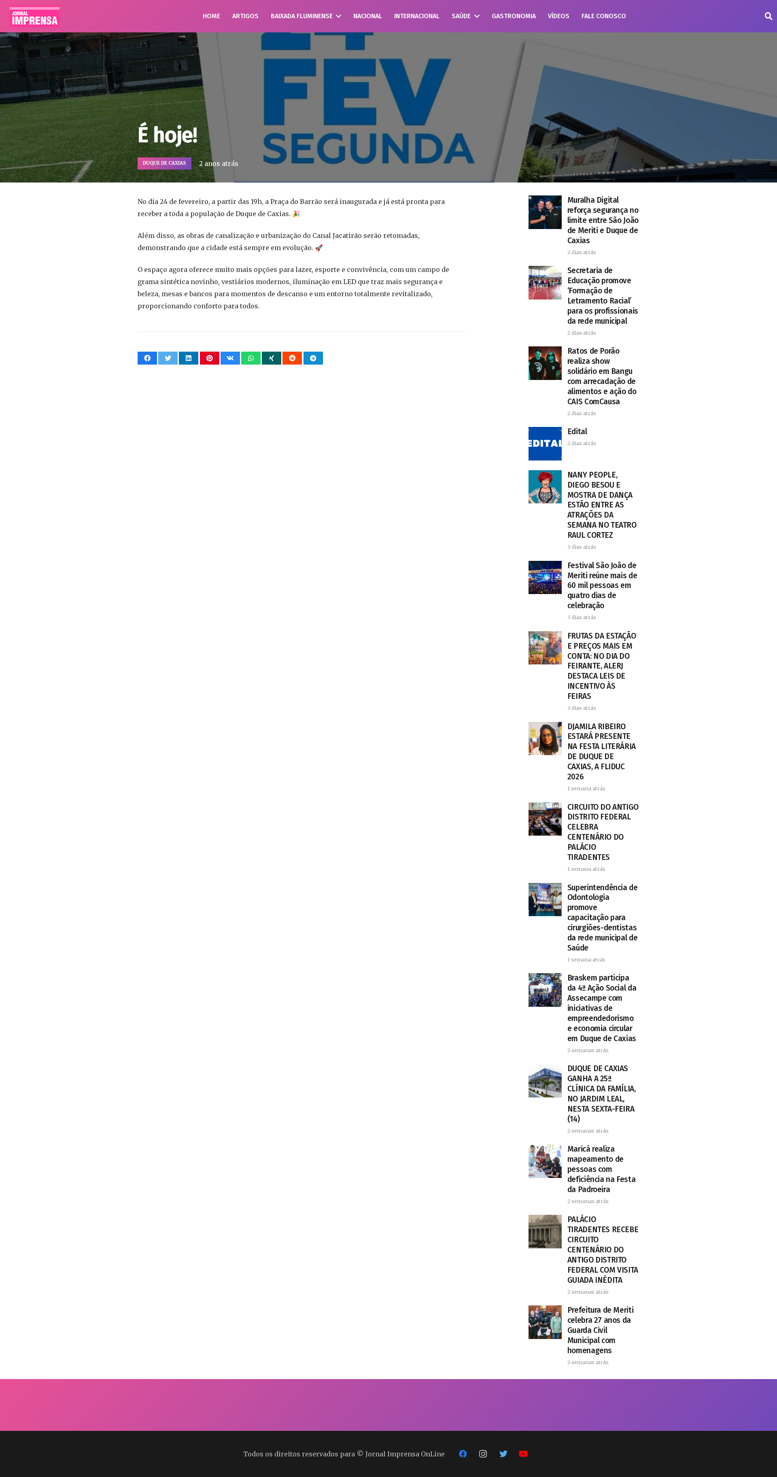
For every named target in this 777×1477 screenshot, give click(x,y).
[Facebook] (463, 1454)
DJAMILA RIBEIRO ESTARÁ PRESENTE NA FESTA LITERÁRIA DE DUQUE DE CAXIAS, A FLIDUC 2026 (601, 752)
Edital (577, 431)
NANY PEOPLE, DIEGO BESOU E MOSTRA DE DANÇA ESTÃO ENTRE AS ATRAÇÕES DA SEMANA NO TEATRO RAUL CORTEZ (602, 505)
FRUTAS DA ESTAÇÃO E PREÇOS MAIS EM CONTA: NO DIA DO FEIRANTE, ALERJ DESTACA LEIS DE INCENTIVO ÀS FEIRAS (601, 666)
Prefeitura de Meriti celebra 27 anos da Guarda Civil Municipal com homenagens (600, 1330)
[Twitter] (503, 1454)
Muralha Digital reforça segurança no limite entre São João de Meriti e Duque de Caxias (603, 220)
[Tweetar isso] (168, 358)
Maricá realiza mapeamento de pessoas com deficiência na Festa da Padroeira (601, 1169)
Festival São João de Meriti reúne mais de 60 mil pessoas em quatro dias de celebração (602, 586)
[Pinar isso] (209, 358)
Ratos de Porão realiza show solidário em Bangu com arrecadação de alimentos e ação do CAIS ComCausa (602, 376)
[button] (768, 16)
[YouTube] (524, 1454)
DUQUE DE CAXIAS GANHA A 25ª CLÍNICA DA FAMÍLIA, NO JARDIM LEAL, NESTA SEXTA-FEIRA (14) (601, 1094)
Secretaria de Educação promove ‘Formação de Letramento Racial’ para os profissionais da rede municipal (602, 296)
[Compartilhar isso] (147, 358)
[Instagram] (483, 1454)
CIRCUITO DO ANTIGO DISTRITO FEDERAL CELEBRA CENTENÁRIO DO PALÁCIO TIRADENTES (603, 832)
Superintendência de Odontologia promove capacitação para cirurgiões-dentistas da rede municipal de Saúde (602, 918)
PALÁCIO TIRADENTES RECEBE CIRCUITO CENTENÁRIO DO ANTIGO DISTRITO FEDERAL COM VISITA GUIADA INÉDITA (602, 1250)
